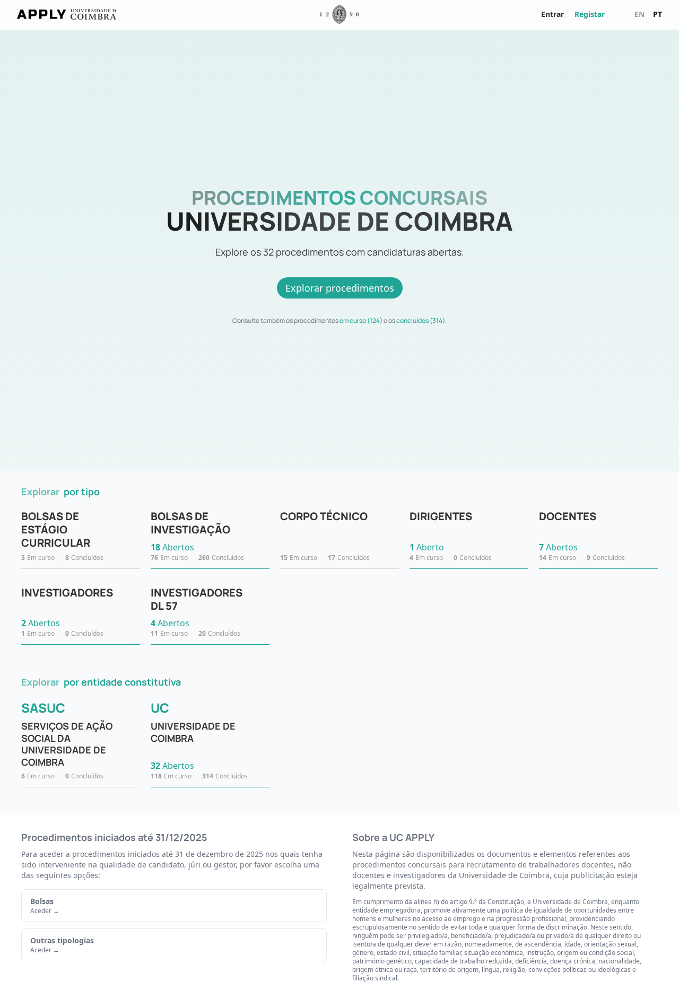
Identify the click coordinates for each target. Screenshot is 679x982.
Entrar (552, 14)
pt (657, 14)
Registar (589, 14)
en (639, 14)
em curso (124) (361, 320)
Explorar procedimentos (339, 288)
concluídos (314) (420, 320)
